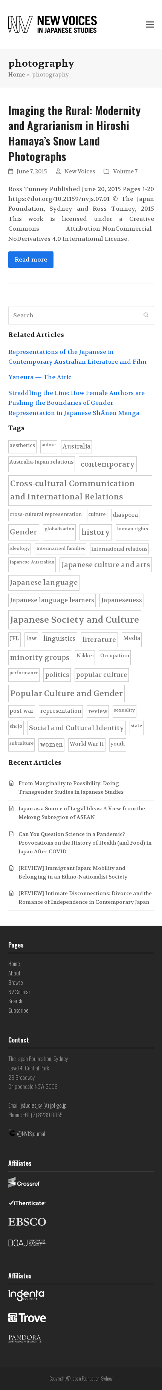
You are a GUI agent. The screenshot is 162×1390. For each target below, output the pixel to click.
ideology (19, 548)
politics (57, 675)
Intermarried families (60, 548)
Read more (31, 259)
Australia (76, 446)
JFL (14, 638)
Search (15, 1001)
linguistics (59, 639)
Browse (15, 982)
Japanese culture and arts (105, 564)
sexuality (124, 710)
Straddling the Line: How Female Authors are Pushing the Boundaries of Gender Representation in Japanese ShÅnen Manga (76, 403)
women (51, 745)
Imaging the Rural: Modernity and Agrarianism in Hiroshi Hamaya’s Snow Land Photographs (74, 133)
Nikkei (85, 655)
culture (97, 514)
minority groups (39, 657)
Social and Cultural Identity (76, 728)
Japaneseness (121, 600)
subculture (21, 743)
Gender (23, 532)
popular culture (101, 675)
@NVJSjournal (31, 1133)
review (97, 711)
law (31, 638)
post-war (21, 711)
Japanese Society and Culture (74, 620)
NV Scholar (19, 991)
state (136, 726)
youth (117, 744)
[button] (150, 24)
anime (48, 445)
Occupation (114, 655)
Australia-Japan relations (41, 462)
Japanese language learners (52, 600)
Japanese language (44, 582)
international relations (120, 549)
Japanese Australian (32, 562)
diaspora (125, 515)
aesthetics (22, 445)
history (95, 532)
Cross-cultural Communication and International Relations (72, 490)
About (14, 973)
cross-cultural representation (45, 514)
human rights (132, 529)
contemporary (108, 464)
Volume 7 (125, 171)
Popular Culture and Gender (66, 693)
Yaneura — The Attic (39, 377)
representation (60, 711)
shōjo (15, 726)
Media (131, 638)
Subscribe (18, 1010)
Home (14, 963)
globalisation (59, 529)
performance (23, 673)
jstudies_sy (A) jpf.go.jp (44, 1105)
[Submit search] (146, 315)
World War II (87, 744)
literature (99, 639)
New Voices (79, 171)
